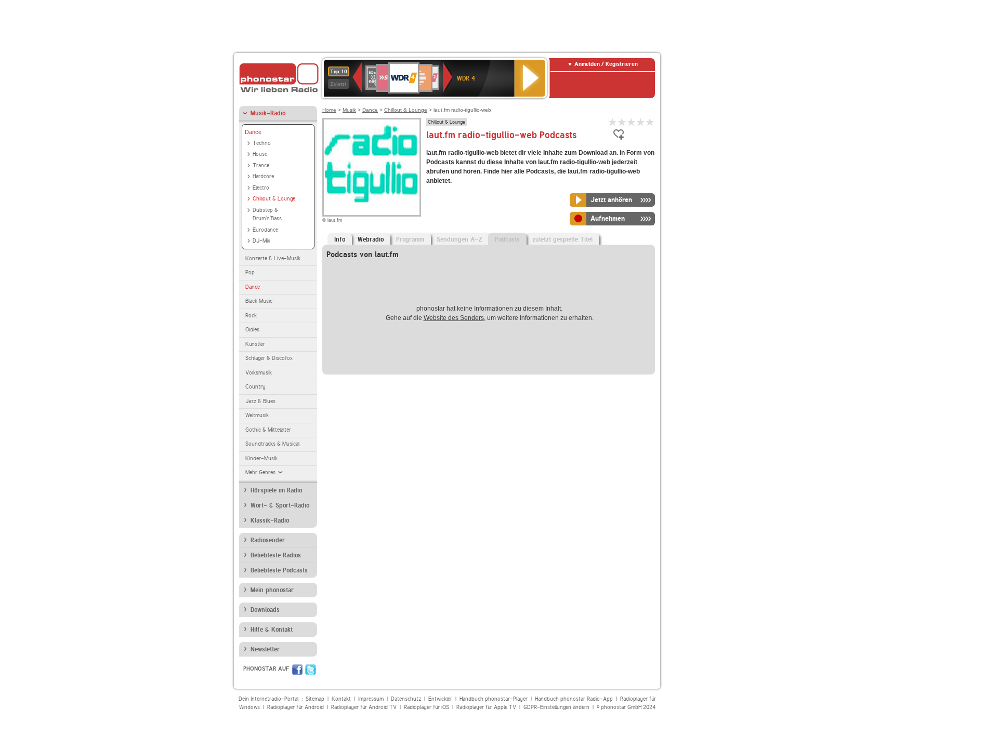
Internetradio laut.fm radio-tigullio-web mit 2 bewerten (622, 122)
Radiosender (268, 540)
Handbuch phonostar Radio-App (574, 699)
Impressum (371, 699)
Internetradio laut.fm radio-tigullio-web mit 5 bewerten (650, 122)
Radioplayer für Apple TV (486, 707)
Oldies (252, 329)
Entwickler (440, 699)
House (260, 154)
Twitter (310, 669)
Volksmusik (258, 372)
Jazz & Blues (260, 401)
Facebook (297, 669)
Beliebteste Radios (276, 555)
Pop (250, 272)
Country (255, 386)
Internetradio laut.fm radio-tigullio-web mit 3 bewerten (631, 122)
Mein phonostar (272, 590)
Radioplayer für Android (295, 707)
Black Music (258, 301)
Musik (349, 110)
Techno (262, 143)
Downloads (265, 609)
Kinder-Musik (261, 458)
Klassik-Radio (270, 520)
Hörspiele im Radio (276, 490)
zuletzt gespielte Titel (562, 239)
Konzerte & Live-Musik (272, 258)
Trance (261, 165)
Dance (253, 132)
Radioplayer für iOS (426, 707)
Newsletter (265, 649)
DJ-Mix (261, 240)
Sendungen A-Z (459, 239)
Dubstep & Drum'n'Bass (267, 214)
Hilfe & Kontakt (272, 629)
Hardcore (263, 176)
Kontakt (341, 699)
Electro (261, 187)
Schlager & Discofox (269, 358)
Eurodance (265, 229)
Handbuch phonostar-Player (493, 699)
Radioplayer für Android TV (364, 707)
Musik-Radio (268, 113)
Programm (410, 239)
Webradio (371, 239)
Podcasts (507, 239)
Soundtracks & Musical (272, 443)
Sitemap (315, 699)
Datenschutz (406, 699)
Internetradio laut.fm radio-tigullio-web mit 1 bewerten (613, 122)
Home (329, 110)
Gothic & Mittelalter (268, 429)
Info (339, 239)
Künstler (255, 344)
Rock (251, 315)
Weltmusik (257, 415)
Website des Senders (454, 318)
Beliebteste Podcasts (279, 570)
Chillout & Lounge (274, 198)
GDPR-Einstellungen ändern (556, 707)
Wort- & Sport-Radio (280, 505)
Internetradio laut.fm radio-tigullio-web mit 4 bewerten (641, 122)
